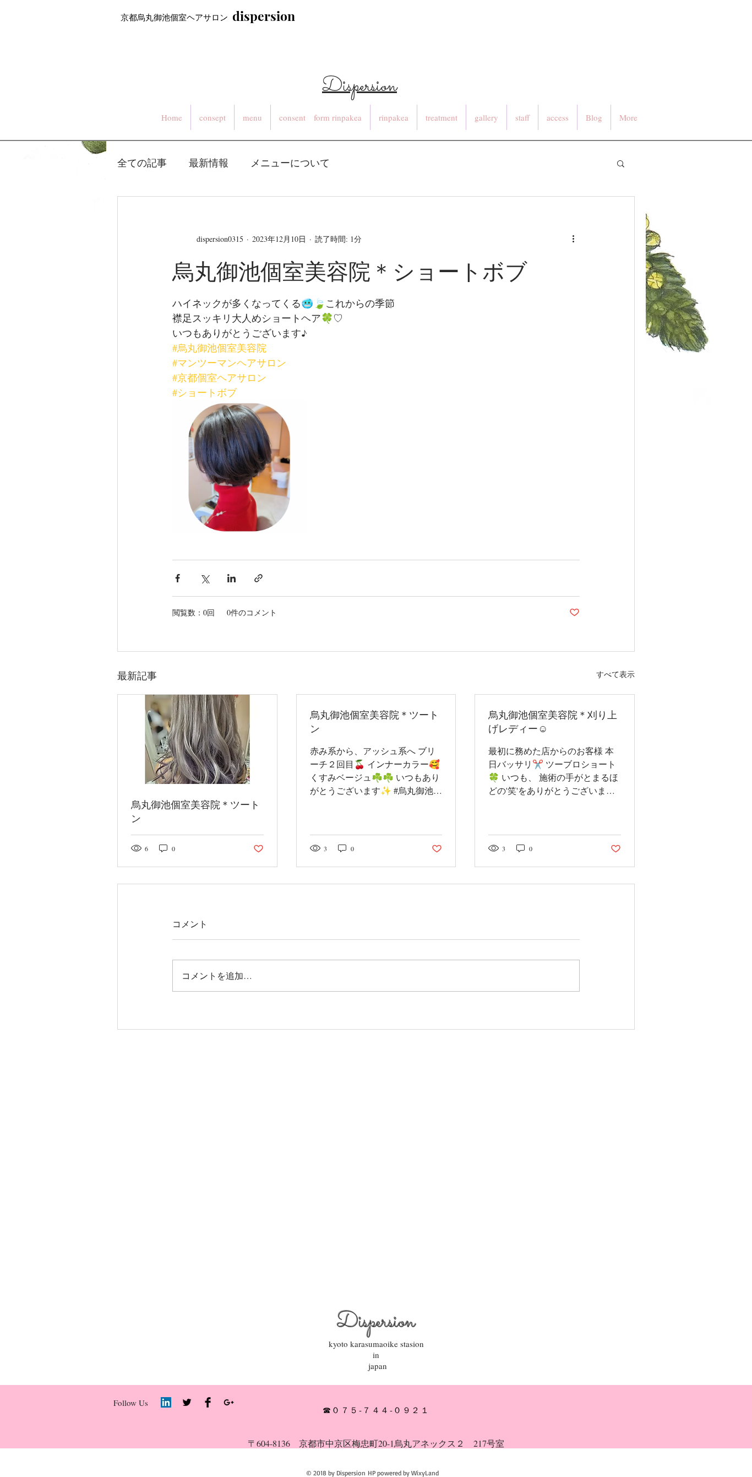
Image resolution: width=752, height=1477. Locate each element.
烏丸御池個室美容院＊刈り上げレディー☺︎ (552, 721)
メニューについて (290, 162)
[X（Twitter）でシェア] (204, 578)
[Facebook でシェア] (177, 578)
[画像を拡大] (239, 467)
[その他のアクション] (573, 238)
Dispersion (376, 1322)
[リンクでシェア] (258, 578)
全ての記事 (142, 162)
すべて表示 (615, 674)
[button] (620, 163)
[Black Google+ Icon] (229, 1402)
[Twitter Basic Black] (187, 1402)
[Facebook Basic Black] (208, 1402)
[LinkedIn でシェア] (231, 578)
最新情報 (208, 162)
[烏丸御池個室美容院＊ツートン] (197, 739)
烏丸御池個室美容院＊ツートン (195, 811)
